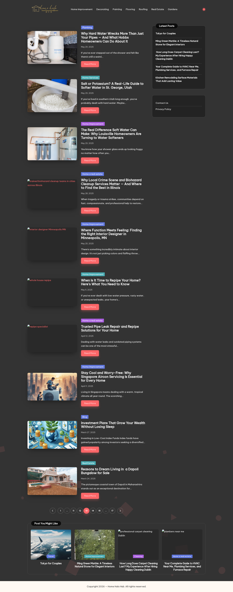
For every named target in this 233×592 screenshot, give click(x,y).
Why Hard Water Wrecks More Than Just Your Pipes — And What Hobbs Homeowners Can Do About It (112, 37)
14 (93, 511)
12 (80, 511)
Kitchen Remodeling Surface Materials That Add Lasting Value (176, 79)
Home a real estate (92, 174)
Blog (84, 417)
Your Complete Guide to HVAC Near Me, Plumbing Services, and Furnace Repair (177, 68)
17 (112, 511)
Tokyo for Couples (166, 33)
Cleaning (138, 556)
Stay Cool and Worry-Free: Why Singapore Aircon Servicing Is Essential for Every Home (111, 377)
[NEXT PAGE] (120, 511)
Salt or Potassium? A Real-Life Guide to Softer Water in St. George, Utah (112, 86)
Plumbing (87, 27)
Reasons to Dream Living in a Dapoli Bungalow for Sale (110, 471)
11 (73, 511)
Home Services (90, 77)
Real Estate (88, 463)
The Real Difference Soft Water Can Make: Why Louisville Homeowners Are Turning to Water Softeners (111, 134)
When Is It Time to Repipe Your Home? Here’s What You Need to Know (111, 282)
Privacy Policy (163, 109)
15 (99, 511)
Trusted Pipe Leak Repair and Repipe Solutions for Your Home (110, 328)
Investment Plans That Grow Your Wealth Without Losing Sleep (113, 425)
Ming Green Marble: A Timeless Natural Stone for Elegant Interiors (177, 42)
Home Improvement (92, 124)
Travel (51, 556)
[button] (53, 511)
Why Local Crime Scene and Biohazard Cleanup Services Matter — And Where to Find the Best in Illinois (111, 184)
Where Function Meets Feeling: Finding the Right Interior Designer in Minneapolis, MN (111, 234)
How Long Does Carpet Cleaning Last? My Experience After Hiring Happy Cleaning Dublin (177, 55)
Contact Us (162, 102)
